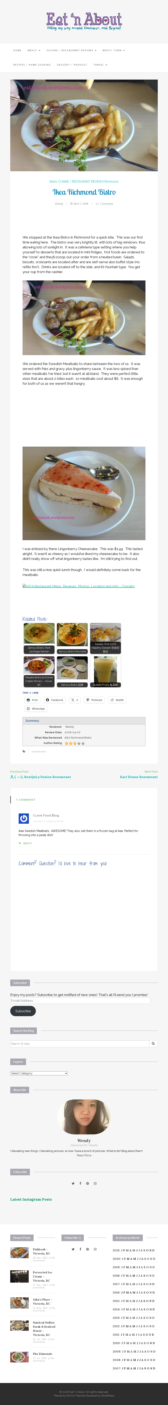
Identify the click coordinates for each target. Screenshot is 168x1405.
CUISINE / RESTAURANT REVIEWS (70, 50)
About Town (113, 50)
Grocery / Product (72, 65)
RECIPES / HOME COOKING (32, 65)
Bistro (53, 181)
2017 (116, 1284)
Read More (84, 1155)
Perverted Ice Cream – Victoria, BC (42, 1276)
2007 (116, 1368)
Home (17, 50)
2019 (116, 1267)
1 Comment (106, 203)
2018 (116, 1276)
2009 (116, 1351)
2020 (116, 1259)
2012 (116, 1326)
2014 (116, 1309)
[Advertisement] (84, 222)
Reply (27, 843)
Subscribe (23, 1011)
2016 (116, 1292)
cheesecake (39, 751)
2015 (116, 1301)
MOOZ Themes (76, 1395)
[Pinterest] (87, 1183)
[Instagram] (95, 1183)
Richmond (111, 181)
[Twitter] (73, 1183)
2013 (116, 1318)
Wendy (59, 203)
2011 (116, 1335)
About (33, 50)
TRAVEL (99, 65)
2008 (116, 1360)
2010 (116, 1343)
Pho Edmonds (42, 1354)
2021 (116, 1250)
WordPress (107, 1395)
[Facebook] (80, 1183)
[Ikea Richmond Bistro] (84, 125)
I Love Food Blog (46, 815)
